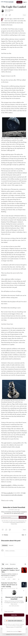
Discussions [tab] (12, 564)
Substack (8, 634)
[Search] (25, 564)
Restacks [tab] (11, 545)
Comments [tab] (4, 545)
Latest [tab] (6, 564)
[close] (23, 590)
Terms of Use (21, 520)
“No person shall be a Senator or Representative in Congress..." (9, 574)
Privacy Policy (19, 627)
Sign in (25, 2)
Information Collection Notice (16, 522)
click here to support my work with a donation (13, 494)
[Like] (2, 15)
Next (23, 535)
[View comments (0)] (6, 15)
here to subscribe (8, 493)
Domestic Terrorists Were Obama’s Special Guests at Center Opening (9, 584)
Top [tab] (3, 564)
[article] (14, 573)
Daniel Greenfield (9, 10)
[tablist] (7, 545)
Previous (6, 535)
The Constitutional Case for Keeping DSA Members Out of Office (10, 570)
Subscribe (19, 2)
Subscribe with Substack (15, 620)
